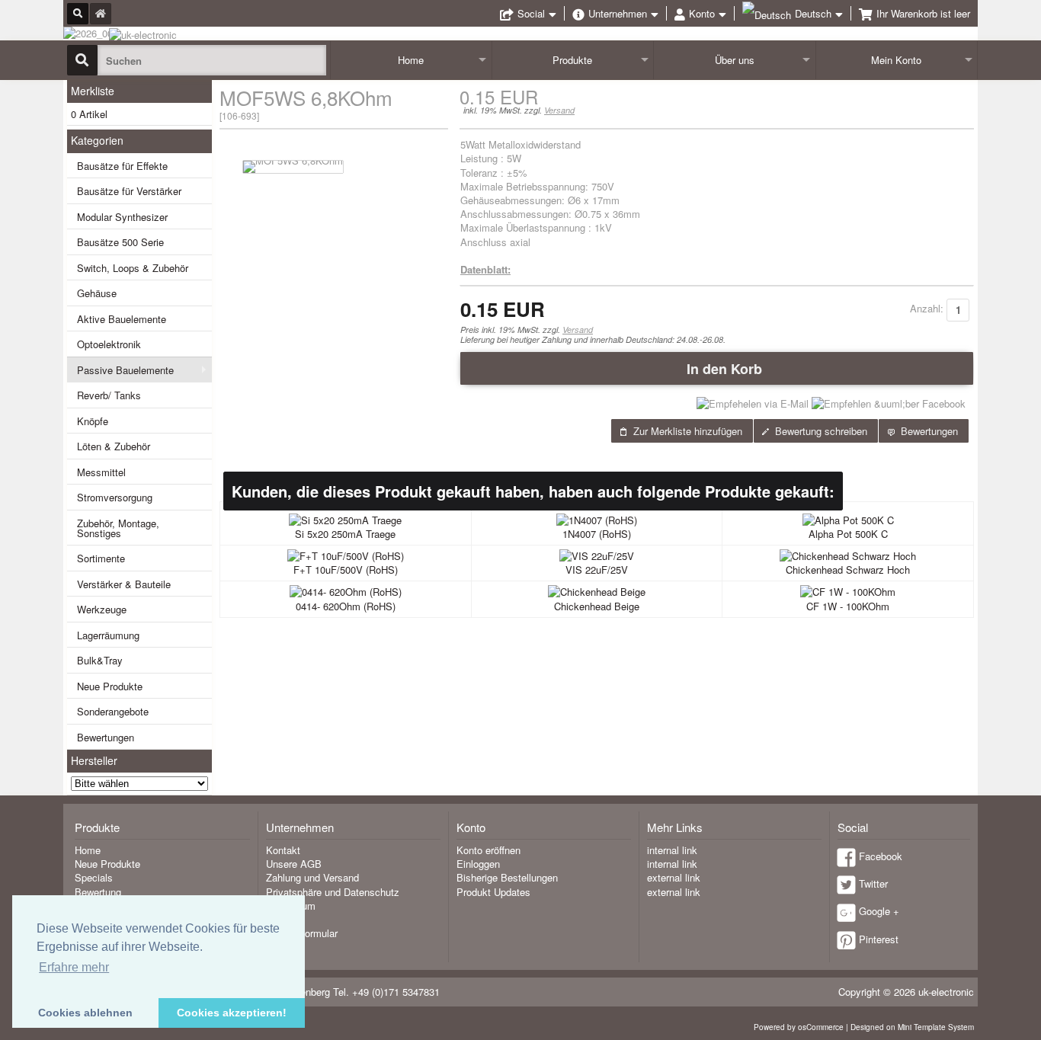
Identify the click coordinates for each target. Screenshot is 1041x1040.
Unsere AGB (294, 863)
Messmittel (101, 472)
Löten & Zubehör (113, 446)
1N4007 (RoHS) (596, 533)
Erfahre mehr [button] (74, 967)
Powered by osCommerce (799, 1027)
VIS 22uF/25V (596, 569)
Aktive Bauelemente (121, 319)
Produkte (572, 60)
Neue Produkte (110, 686)
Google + (879, 911)
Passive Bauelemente (125, 370)
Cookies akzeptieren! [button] (232, 1012)
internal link (672, 850)
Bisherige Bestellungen (507, 877)
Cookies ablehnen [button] (85, 1012)
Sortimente (101, 558)
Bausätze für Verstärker (129, 191)
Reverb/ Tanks (109, 395)
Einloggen (478, 863)
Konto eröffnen (488, 850)
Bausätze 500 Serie (120, 242)
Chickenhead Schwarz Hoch (848, 569)
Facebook (880, 856)
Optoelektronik (109, 344)
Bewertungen (105, 737)
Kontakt (283, 850)
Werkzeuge (102, 609)
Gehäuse (97, 293)
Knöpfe (92, 421)
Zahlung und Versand (312, 877)
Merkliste (92, 90)
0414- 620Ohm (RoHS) (346, 606)
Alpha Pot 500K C (848, 533)
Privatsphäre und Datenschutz (332, 892)
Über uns (734, 60)
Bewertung (98, 892)
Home (411, 60)
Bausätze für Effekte (122, 165)
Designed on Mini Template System (912, 1027)
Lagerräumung (108, 635)
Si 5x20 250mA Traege (345, 533)
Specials (94, 877)
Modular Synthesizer (122, 217)
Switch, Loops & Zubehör (132, 268)
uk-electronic (946, 991)
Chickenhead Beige (596, 606)
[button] (716, 368)
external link (673, 877)
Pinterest (878, 939)
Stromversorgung (114, 497)
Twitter (873, 883)
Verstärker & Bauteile (124, 584)
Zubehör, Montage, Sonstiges (118, 528)
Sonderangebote (113, 711)
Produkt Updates (493, 892)
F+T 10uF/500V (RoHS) (345, 569)
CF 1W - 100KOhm (847, 606)
